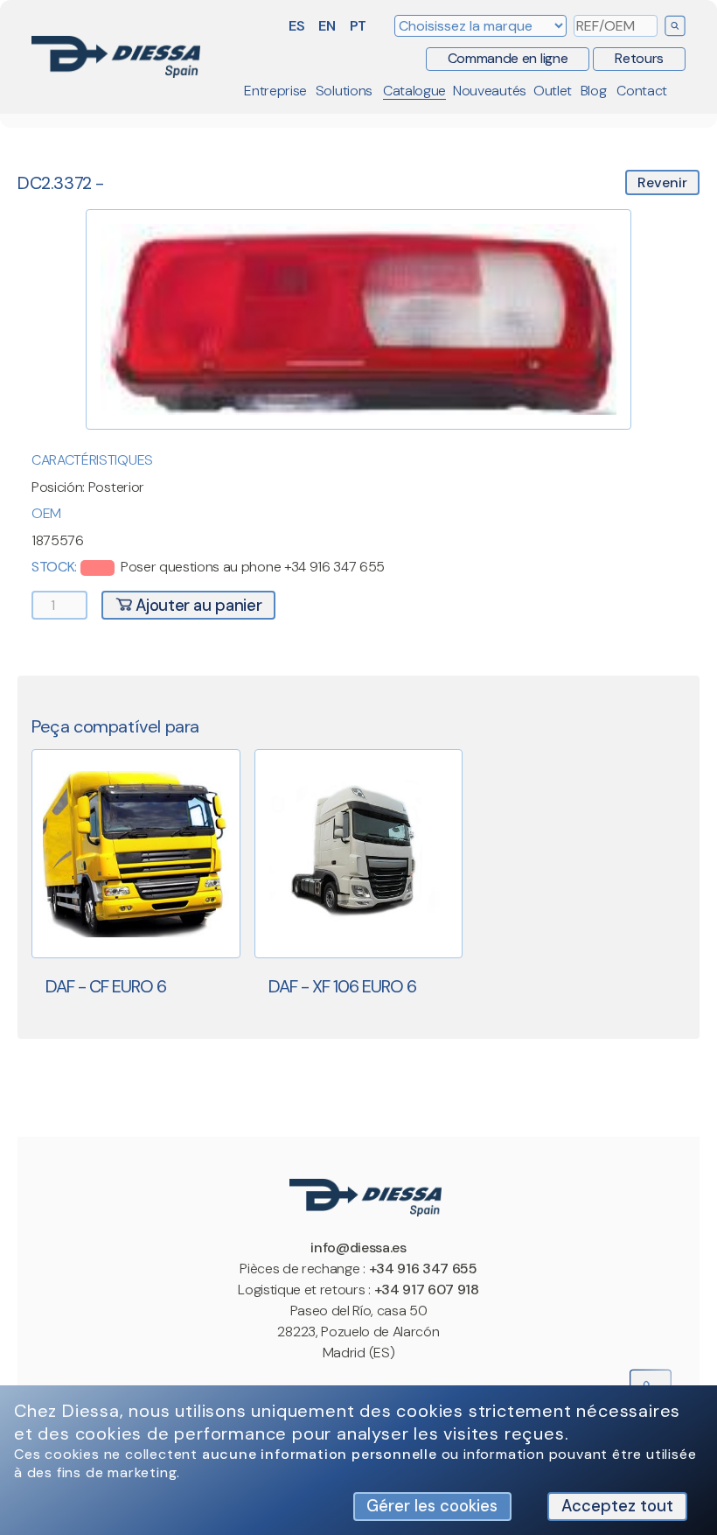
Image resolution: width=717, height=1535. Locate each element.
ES (296, 26)
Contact (641, 90)
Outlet (552, 90)
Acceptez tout (617, 1506)
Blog (594, 90)
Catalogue (414, 90)
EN (326, 26)
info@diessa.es (358, 1247)
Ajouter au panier (196, 605)
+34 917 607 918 (426, 1289)
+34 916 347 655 (423, 1268)
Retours (639, 58)
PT (358, 26)
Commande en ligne (508, 58)
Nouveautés (489, 90)
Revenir (662, 182)
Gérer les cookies (432, 1506)
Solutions (344, 90)
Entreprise (275, 90)
